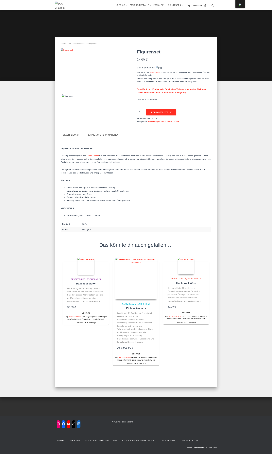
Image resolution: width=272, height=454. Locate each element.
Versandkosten (155, 73)
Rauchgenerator (86, 283)
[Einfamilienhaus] (136, 278)
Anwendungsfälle (139, 5)
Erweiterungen (78, 279)
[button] (126, 5)
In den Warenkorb (159, 112)
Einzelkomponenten (80, 44)
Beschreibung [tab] (71, 135)
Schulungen (174, 5)
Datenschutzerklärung (97, 440)
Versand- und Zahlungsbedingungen (139, 440)
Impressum (75, 440)
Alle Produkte (66, 44)
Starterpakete (129, 304)
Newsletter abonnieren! (122, 422)
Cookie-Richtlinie (190, 440)
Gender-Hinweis (169, 440)
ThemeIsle (212, 448)
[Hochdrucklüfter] (186, 266)
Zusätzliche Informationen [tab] (103, 135)
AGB (115, 440)
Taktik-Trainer (173, 121)
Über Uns (121, 5)
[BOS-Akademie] (60, 5)
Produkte (158, 5)
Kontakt (61, 440)
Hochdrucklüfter (186, 283)
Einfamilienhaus (136, 308)
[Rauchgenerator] (85, 266)
